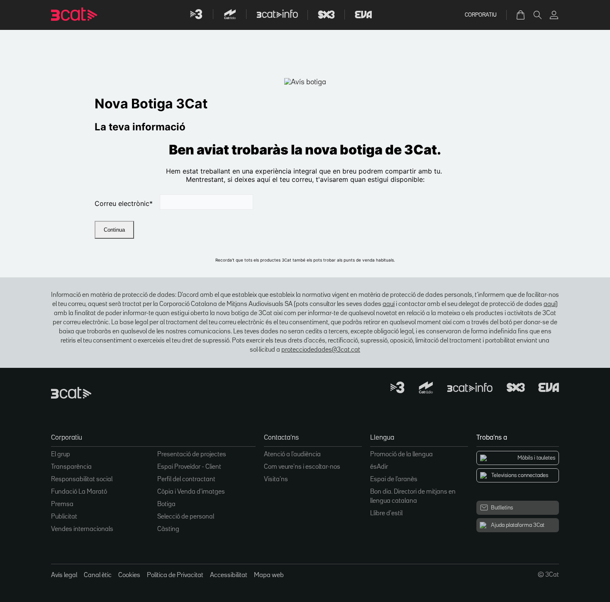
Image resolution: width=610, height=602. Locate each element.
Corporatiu (481, 14)
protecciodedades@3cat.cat (320, 350)
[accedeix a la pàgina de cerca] (537, 15)
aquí (389, 304)
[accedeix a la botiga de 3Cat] (521, 15)
